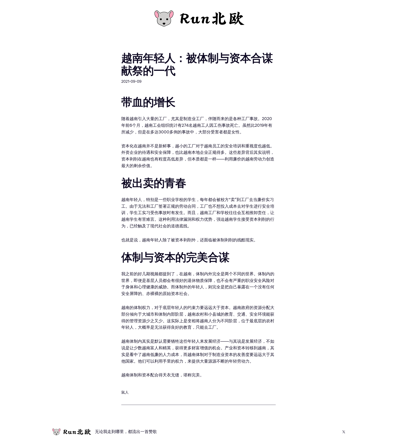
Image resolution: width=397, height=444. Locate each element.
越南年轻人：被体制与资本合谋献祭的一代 (197, 64)
